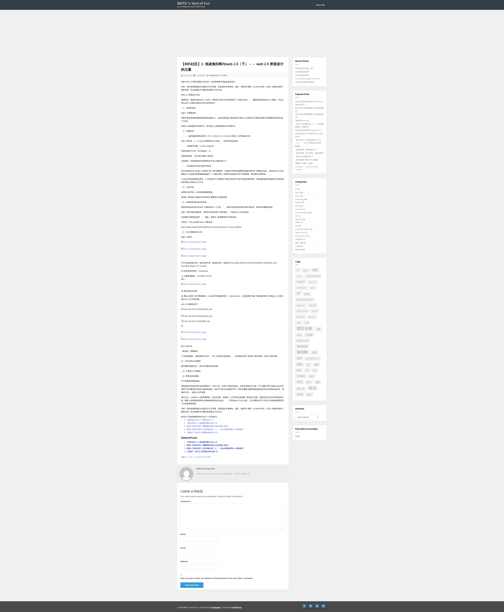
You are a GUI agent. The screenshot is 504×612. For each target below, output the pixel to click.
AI (298, 270)
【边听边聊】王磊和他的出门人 (306, 149)
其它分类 (200, 457)
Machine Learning (305, 299)
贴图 (318, 382)
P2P (296, 216)
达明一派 (300, 389)
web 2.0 (192, 457)
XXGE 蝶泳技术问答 (302, 72)
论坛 (299, 382)
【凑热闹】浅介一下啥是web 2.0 (199, 420)
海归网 (207, 457)
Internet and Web (301, 212)
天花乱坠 (298, 239)
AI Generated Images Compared (307, 79)
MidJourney (301, 305)
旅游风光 (202, 75)
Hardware (299, 209)
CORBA (298, 222)
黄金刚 (300, 394)
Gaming (298, 206)
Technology (299, 199)
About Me (320, 5)
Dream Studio (301, 288)
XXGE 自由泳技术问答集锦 (304, 82)
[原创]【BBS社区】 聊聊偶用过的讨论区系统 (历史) (207, 426)
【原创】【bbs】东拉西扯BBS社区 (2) (202, 432)
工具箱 (297, 246)
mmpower (188, 75)
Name (183, 534)
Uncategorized (300, 236)
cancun (299, 276)
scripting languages (302, 229)
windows (312, 317)
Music (297, 192)
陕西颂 (297, 146)
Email (182, 548)
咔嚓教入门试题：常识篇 (304, 163)
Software (298, 219)
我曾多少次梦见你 (302, 341)
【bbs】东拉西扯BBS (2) (304, 156)
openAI (312, 305)
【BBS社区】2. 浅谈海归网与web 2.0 (201, 423)
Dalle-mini (312, 282)
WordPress (237, 607)
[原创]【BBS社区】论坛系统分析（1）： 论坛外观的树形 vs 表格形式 (214, 429)
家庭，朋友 (299, 243)
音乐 (312, 388)
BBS (315, 270)
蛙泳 (307, 370)
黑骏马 (309, 395)
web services (300, 232)
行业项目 (301, 376)
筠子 (308, 365)
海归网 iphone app (302, 120)
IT (196, 75)
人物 (307, 322)
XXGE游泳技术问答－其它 (304, 68)
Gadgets (298, 202)
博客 (318, 329)
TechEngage (215, 607)
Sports (297, 196)
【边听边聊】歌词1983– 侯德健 (306, 160)
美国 (316, 364)
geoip (313, 288)
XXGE (298, 323)
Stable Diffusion (302, 311)
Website (184, 561)
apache (305, 270)
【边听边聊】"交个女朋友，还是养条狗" (309, 153)
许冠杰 (311, 376)
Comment (185, 501)
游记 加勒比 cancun (312, 359)
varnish (314, 311)
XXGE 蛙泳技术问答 (302, 75)
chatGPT (300, 281)
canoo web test (313, 276)
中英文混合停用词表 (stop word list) (308, 130)
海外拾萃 (302, 346)
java (296, 226)
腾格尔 (299, 370)
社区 (299, 364)
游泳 (314, 352)
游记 (299, 358)
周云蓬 (299, 335)
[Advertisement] (252, 29)
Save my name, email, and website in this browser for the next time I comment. (216, 578)
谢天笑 (309, 382)
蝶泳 (314, 370)
